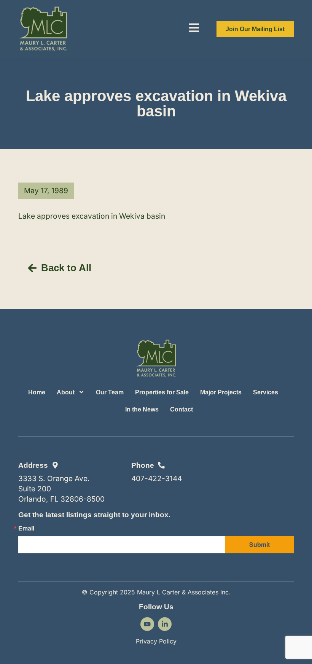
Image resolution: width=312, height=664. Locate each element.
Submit (259, 544)
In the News (142, 409)
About (66, 392)
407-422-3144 (156, 478)
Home (36, 392)
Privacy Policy (156, 641)
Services (265, 392)
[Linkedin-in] (165, 624)
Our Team (110, 392)
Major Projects (221, 392)
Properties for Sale (162, 392)
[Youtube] (147, 624)
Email (26, 528)
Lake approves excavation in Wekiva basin (91, 216)
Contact (181, 409)
